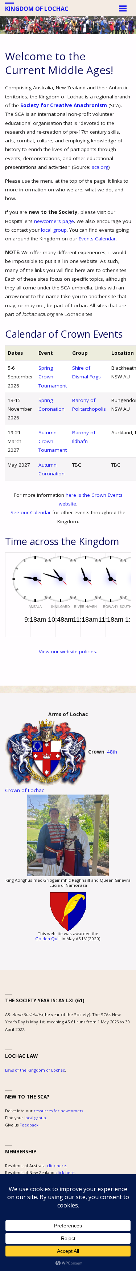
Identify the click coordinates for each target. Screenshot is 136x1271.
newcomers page (54, 221)
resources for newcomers (58, 1110)
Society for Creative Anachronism (63, 105)
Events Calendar (97, 238)
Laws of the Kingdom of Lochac (35, 1070)
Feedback (29, 1125)
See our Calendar (31, 512)
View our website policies (67, 651)
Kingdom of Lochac (37, 8)
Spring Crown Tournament (52, 377)
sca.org (100, 167)
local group (54, 230)
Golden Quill (48, 938)
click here (56, 1165)
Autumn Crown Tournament (52, 441)
